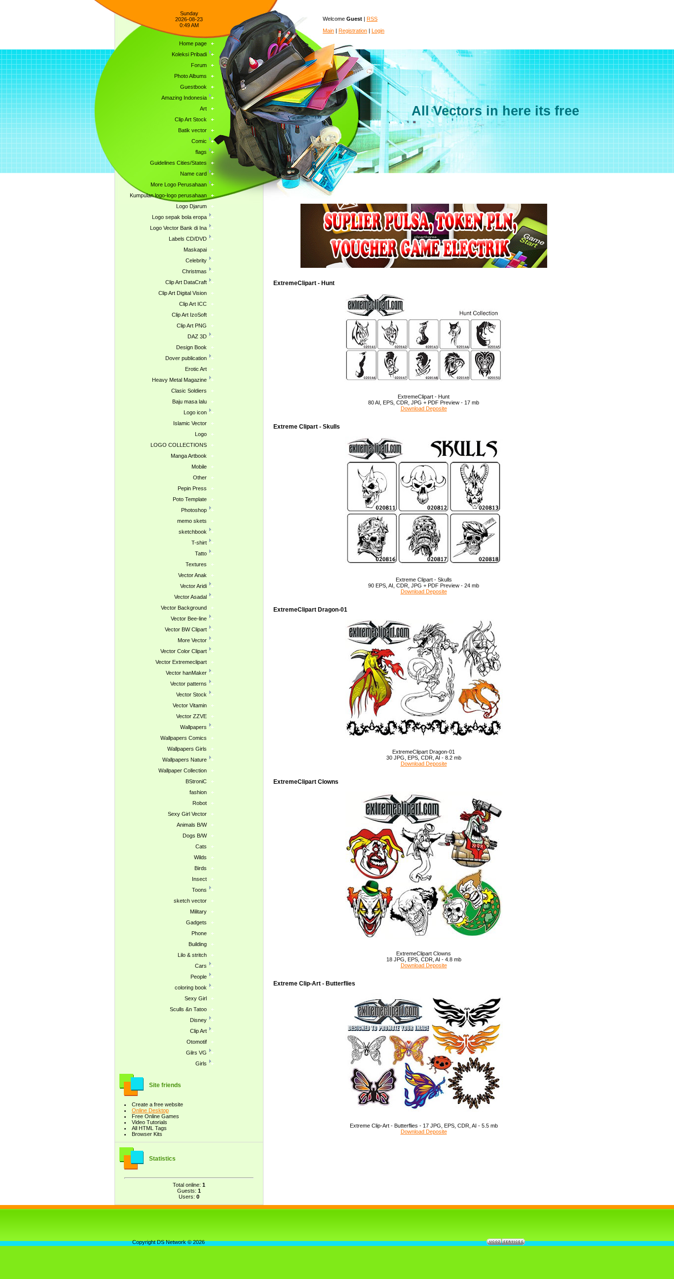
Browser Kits (147, 1134)
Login (378, 31)
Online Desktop (150, 1110)
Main (328, 31)
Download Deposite (424, 408)
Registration (352, 31)
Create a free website (157, 1104)
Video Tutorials (149, 1122)
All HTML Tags (149, 1128)
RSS (372, 19)
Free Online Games (155, 1116)
